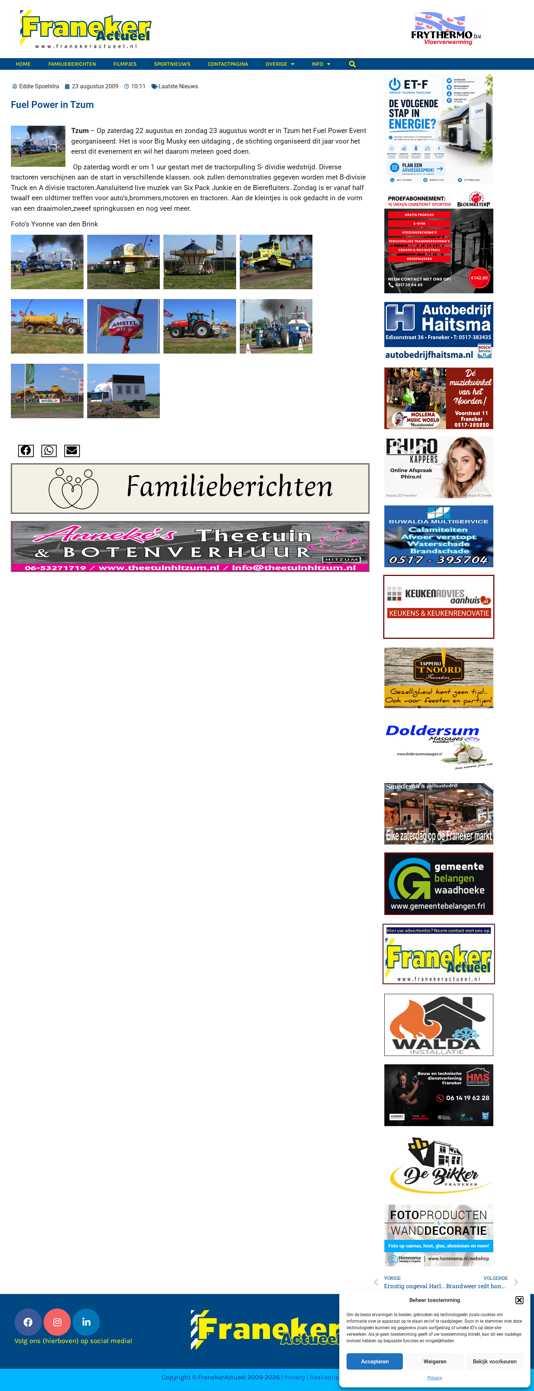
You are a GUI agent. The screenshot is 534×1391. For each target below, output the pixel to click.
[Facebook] (28, 1322)
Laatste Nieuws (178, 86)
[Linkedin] (86, 1322)
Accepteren (375, 1361)
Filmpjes (125, 64)
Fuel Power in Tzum (52, 104)
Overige (276, 64)
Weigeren (435, 1361)
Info (317, 64)
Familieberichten (72, 64)
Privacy (435, 1377)
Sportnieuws (172, 64)
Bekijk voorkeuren (495, 1361)
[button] (519, 1300)
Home (23, 64)
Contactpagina (228, 64)
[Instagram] (57, 1322)
